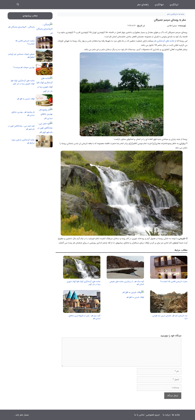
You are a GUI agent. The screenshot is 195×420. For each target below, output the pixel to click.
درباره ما (166, 415)
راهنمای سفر (143, 4)
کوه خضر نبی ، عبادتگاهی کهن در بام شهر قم (21, 127)
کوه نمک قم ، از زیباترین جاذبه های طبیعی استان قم (127, 283)
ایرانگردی (174, 4)
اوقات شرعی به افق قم (135, 297)
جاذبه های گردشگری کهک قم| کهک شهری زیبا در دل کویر (83, 283)
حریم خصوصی (153, 415)
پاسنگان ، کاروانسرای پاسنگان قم (21, 27)
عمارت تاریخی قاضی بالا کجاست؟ (173, 281)
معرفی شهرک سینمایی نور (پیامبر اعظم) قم (21, 55)
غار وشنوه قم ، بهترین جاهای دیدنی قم (23, 113)
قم (168, 14)
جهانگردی (159, 4)
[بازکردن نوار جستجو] (18, 4)
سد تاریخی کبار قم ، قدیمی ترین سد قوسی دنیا (169, 317)
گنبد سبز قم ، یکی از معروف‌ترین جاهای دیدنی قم (84, 317)
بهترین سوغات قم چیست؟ (24, 67)
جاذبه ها (181, 14)
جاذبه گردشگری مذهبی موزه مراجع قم (23, 141)
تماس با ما (139, 415)
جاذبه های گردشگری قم (164, 41)
